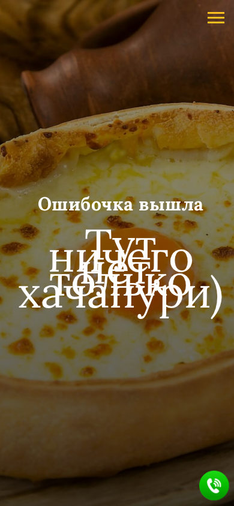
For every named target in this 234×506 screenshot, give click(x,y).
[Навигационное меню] (216, 18)
